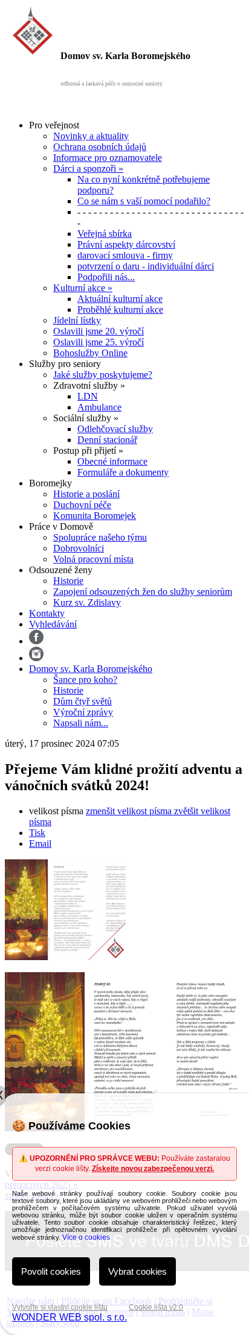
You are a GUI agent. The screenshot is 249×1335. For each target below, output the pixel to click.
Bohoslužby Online (90, 353)
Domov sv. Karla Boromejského (90, 669)
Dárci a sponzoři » (88, 168)
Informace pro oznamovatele (107, 157)
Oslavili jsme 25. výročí (98, 342)
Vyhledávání (53, 624)
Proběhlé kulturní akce (120, 309)
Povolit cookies (51, 1271)
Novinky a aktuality (91, 136)
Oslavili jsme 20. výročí (98, 331)
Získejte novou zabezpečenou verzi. (153, 1168)
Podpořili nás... (106, 277)
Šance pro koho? (85, 679)
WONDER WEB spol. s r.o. (69, 1317)
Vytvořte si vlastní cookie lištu (60, 1307)
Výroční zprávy (83, 712)
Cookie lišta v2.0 (156, 1307)
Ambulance (99, 407)
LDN (87, 396)
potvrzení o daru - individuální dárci (145, 266)
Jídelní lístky (77, 320)
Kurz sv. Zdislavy (87, 602)
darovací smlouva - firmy (125, 255)
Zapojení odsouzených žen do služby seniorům (142, 591)
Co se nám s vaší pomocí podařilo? (143, 201)
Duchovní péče (82, 505)
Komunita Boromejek (94, 515)
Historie (68, 581)
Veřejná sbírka (104, 233)
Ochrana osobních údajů (99, 147)
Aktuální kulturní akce (120, 299)
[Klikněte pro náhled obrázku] (65, 957)
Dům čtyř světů (82, 701)
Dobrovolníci (78, 548)
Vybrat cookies (137, 1271)
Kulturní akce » (82, 288)
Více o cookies (86, 1237)
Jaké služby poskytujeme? (102, 374)
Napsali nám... (80, 723)
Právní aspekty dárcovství (126, 244)
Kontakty (47, 613)
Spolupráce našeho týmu (100, 537)
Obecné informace (112, 461)
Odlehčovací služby (115, 429)
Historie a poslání (86, 494)
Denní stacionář (107, 440)
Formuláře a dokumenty (123, 472)
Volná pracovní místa (93, 559)
